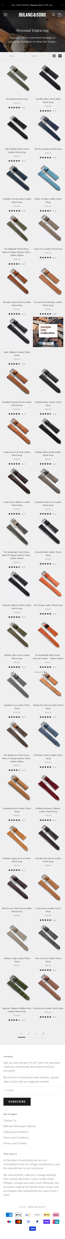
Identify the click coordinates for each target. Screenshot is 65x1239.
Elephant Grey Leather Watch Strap (17, 706)
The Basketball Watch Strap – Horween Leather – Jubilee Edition (48, 656)
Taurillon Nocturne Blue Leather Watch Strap (17, 200)
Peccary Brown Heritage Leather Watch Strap (48, 303)
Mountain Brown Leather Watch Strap (17, 810)
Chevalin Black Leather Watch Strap (48, 553)
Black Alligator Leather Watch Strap (17, 353)
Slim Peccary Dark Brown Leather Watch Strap (17, 910)
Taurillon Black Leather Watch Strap (48, 403)
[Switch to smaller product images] (60, 55)
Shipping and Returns (15, 1132)
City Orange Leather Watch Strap (48, 605)
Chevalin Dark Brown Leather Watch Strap (48, 860)
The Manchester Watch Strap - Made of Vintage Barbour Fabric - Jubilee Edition (17, 758)
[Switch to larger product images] (54, 55)
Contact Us (9, 1120)
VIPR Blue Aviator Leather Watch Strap (48, 756)
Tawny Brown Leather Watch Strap (48, 910)
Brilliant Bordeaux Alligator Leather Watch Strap (48, 810)
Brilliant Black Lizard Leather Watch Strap (48, 453)
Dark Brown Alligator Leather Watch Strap (17, 503)
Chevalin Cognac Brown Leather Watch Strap (17, 303)
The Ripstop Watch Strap (17, 99)
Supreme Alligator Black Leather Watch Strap (16, 606)
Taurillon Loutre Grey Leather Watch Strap (48, 503)
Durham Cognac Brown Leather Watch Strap (17, 860)
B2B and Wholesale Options (19, 1126)
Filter (12, 55)
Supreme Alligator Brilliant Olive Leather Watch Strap (17, 1010)
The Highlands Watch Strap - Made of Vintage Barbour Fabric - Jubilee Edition (17, 251)
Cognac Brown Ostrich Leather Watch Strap (17, 453)
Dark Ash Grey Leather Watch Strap (48, 960)
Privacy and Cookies (15, 1143)
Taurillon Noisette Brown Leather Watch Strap (17, 403)
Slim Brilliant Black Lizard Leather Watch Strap (17, 150)
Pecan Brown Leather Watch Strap (48, 1008)
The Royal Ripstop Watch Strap (48, 149)
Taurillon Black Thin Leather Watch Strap (48, 100)
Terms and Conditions (16, 1137)
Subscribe (17, 1101)
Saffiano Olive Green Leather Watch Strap (16, 656)
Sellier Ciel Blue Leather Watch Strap (48, 200)
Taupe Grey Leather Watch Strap (48, 248)
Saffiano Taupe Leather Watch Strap (17, 960)
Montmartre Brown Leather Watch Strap (48, 706)
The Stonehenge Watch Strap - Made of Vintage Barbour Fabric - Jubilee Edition (17, 555)
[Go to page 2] (43, 1033)
